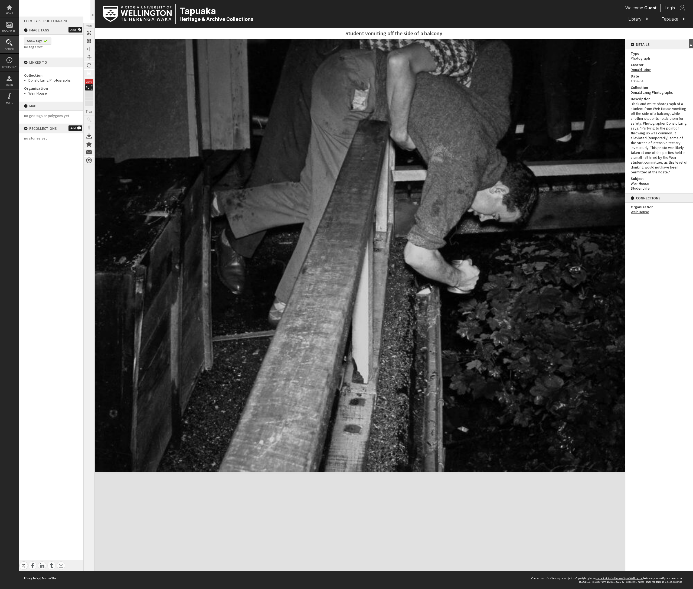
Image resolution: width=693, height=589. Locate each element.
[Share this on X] (23, 562)
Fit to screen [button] (89, 41)
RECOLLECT (585, 582)
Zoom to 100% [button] (89, 73)
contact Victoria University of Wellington (619, 578)
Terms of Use (49, 578)
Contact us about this (89, 152)
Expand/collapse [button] (691, 43)
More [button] (9, 103)
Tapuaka (671, 19)
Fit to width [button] (89, 49)
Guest (650, 7)
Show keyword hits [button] (89, 120)
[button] (89, 87)
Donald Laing (641, 69)
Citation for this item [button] (89, 160)
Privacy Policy (32, 578)
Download (89, 136)
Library (635, 19)
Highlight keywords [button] (89, 128)
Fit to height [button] (89, 57)
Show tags (35, 41)
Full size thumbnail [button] (89, 33)
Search (9, 49)
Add (73, 30)
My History (9, 67)
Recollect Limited (634, 582)
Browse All (9, 31)
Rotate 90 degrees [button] (89, 65)
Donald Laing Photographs (49, 80)
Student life (640, 188)
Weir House (37, 93)
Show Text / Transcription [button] (89, 112)
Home (9, 13)
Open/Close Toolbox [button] (92, 10)
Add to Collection (89, 144)
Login (9, 85)
